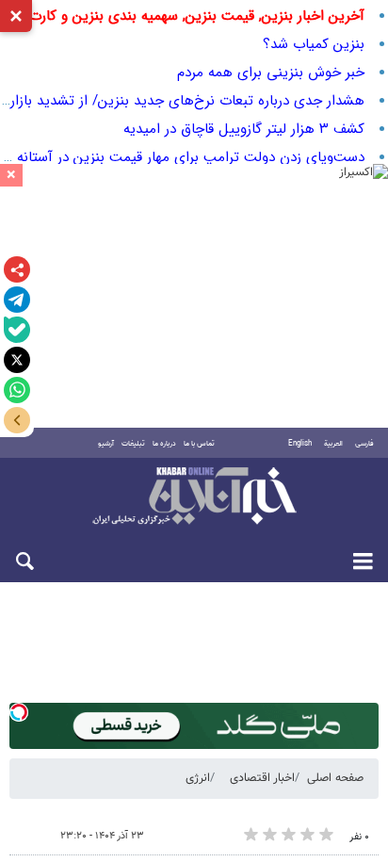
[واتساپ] (17, 390)
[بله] (17, 330)
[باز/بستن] (17, 420)
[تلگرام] (17, 300)
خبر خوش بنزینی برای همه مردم (270, 72)
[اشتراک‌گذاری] (17, 269)
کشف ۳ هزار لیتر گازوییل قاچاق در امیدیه (243, 129)
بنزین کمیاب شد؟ (313, 44)
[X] (17, 360)
